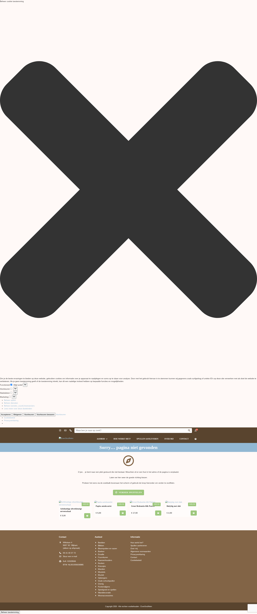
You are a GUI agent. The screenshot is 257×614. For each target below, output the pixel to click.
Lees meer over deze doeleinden (18, 409)
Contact (134, 557)
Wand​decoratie (104, 593)
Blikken (101, 545)
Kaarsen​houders (105, 560)
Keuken (101, 563)
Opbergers (102, 578)
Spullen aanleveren (139, 545)
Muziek (101, 575)
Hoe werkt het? (137, 543)
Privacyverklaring (11, 420)
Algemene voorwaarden (141, 551)
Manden (101, 569)
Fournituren (103, 557)
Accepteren (6, 414)
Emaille (101, 554)
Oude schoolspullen (106, 581)
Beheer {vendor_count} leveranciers (19, 406)
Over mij (134, 548)
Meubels (101, 572)
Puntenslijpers (104, 587)
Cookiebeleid (9, 418)
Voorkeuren (29, 414)
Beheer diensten (11, 403)
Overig (101, 584)
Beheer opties (10, 400)
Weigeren (17, 414)
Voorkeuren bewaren (45, 414)
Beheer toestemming (10, 612)
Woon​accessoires (105, 595)
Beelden (101, 543)
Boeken (101, 551)
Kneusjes (102, 566)
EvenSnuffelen (146, 606)
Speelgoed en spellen (107, 590)
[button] (128, 190)
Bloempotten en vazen (107, 548)
